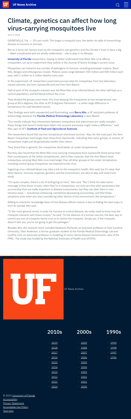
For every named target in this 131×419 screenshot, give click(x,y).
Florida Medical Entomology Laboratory (60, 116)
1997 (113, 352)
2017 (54, 352)
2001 (84, 381)
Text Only (8, 411)
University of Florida (20, 59)
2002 (84, 377)
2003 (84, 372)
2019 (54, 342)
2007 (84, 352)
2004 (84, 367)
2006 (84, 357)
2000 (84, 386)
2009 (84, 342)
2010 (54, 386)
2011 (54, 381)
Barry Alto (80, 112)
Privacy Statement (13, 403)
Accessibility (10, 399)
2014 (54, 367)
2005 (84, 362)
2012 (54, 377)
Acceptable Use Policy (15, 407)
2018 (54, 347)
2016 (54, 357)
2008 (84, 347)
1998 (113, 347)
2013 (54, 372)
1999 (113, 342)
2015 (54, 362)
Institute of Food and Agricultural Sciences (52, 128)
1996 (113, 357)
